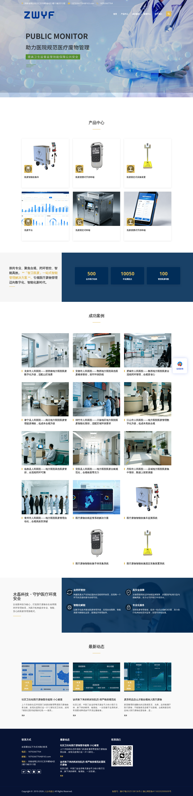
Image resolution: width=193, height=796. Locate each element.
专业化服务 (138, 605)
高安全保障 (138, 590)
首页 (115, 14)
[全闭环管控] (70, 592)
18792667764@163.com (82, 3)
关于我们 (158, 14)
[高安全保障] (129, 592)
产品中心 (124, 14)
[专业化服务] (129, 607)
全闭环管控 (79, 590)
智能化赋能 (79, 605)
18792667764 (106, 3)
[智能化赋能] (70, 607)
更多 (27, 165)
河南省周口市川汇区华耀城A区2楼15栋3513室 (44, 3)
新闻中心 (147, 14)
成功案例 (136, 14)
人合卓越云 (49, 791)
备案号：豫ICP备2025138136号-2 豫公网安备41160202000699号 (141, 791)
